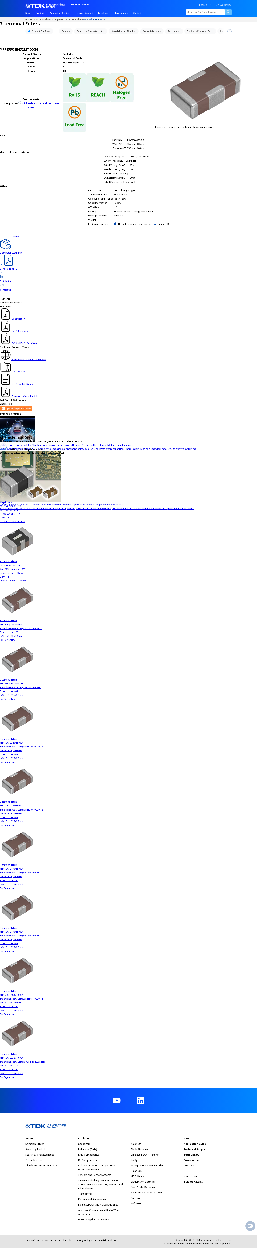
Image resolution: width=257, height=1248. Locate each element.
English (203, 4)
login (155, 224)
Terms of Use (32, 1240)
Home (28, 19)
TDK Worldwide (223, 4)
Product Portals (39, 19)
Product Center (79, 4)
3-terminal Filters (74, 19)
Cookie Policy (66, 1240)
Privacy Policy (49, 1240)
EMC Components (57, 19)
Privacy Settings (84, 1240)
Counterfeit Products (105, 1240)
